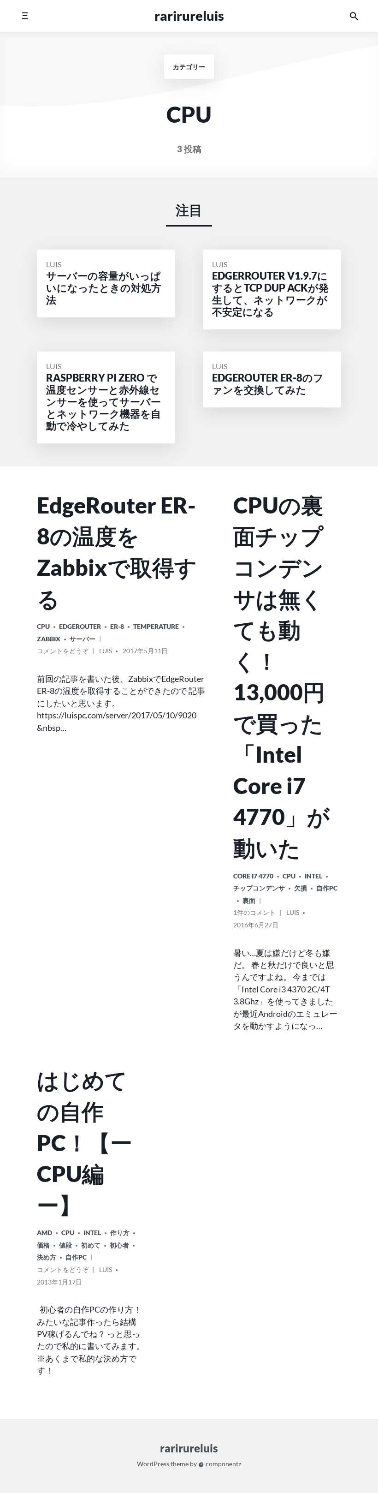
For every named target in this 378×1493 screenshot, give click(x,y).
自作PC (326, 888)
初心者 (119, 1245)
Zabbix (48, 639)
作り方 (120, 1232)
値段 (65, 1245)
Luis (53, 264)
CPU (43, 626)
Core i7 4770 (253, 876)
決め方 (46, 1257)
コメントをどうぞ (63, 652)
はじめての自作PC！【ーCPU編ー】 (84, 1142)
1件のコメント (254, 914)
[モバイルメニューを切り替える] (24, 16)
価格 (43, 1245)
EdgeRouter (80, 626)
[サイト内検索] (354, 16)
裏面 (248, 900)
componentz (222, 1464)
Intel (313, 876)
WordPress (153, 1464)
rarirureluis (189, 16)
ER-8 (117, 626)
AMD (44, 1232)
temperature (156, 626)
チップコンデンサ (259, 888)
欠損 (300, 888)
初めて (90, 1245)
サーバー (82, 639)
